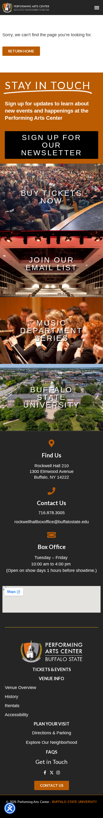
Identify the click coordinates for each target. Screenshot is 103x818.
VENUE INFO (51, 678)
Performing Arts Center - (57, 802)
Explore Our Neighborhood (51, 742)
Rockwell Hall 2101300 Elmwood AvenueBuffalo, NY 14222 (51, 471)
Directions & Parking (51, 732)
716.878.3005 (51, 512)
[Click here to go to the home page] (51, 652)
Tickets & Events (51, 669)
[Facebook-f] (45, 772)
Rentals (12, 705)
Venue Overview (20, 687)
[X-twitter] (51, 772)
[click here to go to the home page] (25, 7)
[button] (97, 7)
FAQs (51, 752)
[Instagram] (58, 772)
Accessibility (16, 714)
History (11, 696)
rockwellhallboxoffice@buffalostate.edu (51, 521)
